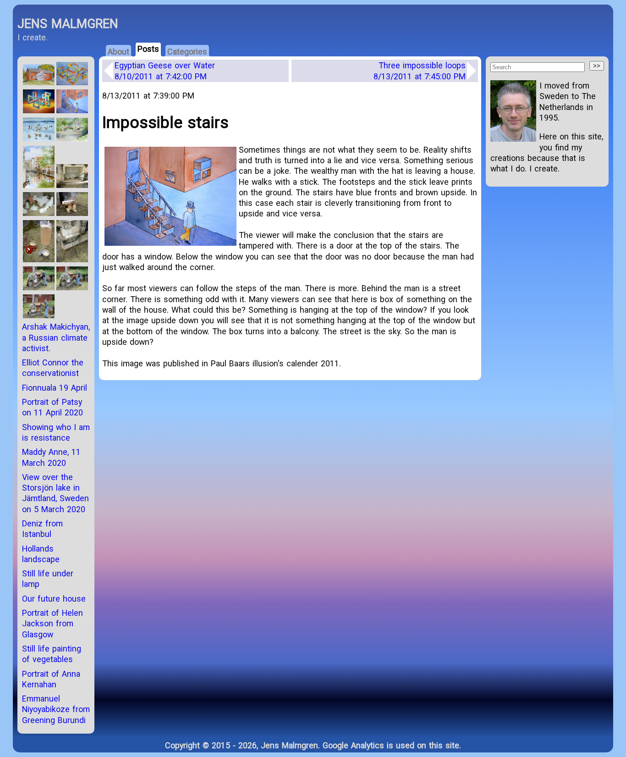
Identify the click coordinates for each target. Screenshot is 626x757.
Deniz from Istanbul (42, 529)
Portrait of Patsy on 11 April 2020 (52, 407)
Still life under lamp (47, 579)
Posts (148, 49)
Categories (187, 51)
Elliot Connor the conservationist (52, 368)
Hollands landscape (41, 554)
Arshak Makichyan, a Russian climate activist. (56, 337)
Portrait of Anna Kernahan (51, 679)
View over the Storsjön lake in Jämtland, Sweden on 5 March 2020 (55, 493)
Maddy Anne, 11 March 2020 (51, 457)
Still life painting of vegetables (51, 654)
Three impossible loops (419, 71)
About (118, 51)
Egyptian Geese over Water (165, 71)
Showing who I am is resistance (56, 432)
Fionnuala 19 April (54, 387)
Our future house (54, 598)
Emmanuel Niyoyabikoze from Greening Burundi (56, 709)
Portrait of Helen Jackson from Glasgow (52, 623)
